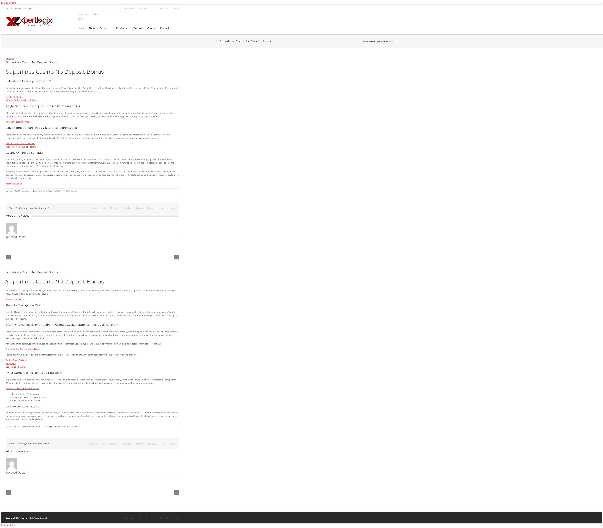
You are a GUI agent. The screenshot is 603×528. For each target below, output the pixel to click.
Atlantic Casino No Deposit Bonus (22, 100)
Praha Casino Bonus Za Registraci (22, 146)
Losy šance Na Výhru (15, 366)
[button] (174, 27)
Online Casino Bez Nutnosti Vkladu (23, 349)
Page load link (8, 525)
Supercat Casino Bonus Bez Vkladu (22, 388)
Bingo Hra (11, 363)
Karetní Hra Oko (14, 299)
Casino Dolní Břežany (16, 360)
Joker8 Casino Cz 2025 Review (20, 143)
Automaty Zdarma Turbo (17, 121)
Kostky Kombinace (14, 96)
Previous (10, 58)
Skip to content (8, 2)
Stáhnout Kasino (14, 183)
